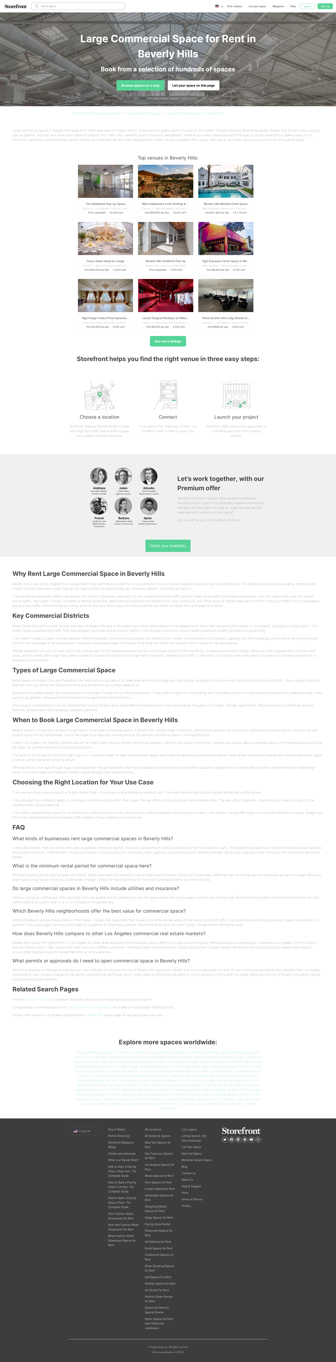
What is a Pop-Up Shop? (123, 1160)
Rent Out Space (191, 1153)
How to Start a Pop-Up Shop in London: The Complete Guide (122, 1187)
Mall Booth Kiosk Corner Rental (90, 1007)
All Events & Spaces (157, 1135)
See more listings (168, 341)
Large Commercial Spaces (143, 113)
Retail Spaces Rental (106, 113)
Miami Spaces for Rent (159, 1175)
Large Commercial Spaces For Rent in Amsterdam (110, 1052)
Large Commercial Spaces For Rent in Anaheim (182, 1052)
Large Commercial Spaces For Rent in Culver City (151, 1062)
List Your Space (191, 1147)
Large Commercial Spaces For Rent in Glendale (163, 1066)
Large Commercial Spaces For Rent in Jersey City (120, 1071)
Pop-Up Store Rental (38, 999)
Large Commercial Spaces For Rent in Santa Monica (130, 1099)
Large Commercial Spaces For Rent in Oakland (153, 1090)
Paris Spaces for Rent (158, 1182)
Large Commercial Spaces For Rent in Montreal (196, 1085)
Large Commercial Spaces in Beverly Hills (194, 113)
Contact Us (189, 1173)
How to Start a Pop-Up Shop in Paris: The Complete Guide (122, 1202)
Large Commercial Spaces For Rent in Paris (219, 1090)
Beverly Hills (94, 1015)
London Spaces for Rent (160, 1188)
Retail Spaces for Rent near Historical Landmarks (159, 1323)
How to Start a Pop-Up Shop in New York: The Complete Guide (122, 1171)
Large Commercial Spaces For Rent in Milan (130, 1085)
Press (185, 1192)
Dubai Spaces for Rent (159, 1217)
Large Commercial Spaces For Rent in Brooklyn (200, 1057)
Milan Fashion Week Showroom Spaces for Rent (122, 1240)
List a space (189, 1129)
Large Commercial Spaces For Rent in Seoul (201, 1099)
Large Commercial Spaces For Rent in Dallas (220, 1062)
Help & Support (191, 1186)
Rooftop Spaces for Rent (160, 1283)
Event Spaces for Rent (159, 1248)
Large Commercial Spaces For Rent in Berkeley (131, 1057)
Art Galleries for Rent (158, 1241)
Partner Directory (119, 1135)
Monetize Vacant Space (197, 1160)
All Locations (153, 1129)
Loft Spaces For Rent (158, 1277)
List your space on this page (193, 85)
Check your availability (168, 546)
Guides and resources (122, 1153)
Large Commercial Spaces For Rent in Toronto (158, 1104)
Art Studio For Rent (157, 1290)
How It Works (116, 1129)
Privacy (186, 1205)
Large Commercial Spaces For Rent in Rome (166, 1094)
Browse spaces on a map (140, 85)
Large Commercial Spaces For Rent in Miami (172, 1080)
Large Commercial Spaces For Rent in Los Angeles (144, 1076)
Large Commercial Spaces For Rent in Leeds (189, 1071)
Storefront (80, 113)
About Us (187, 1179)
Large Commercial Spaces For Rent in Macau (215, 1076)
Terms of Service (192, 1199)
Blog (184, 1166)
